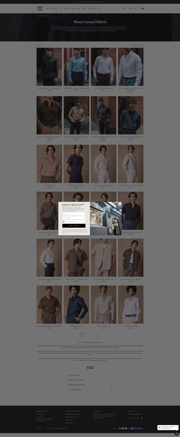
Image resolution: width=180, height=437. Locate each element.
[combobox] (64, 221)
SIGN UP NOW (74, 225)
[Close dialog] (120, 203)
